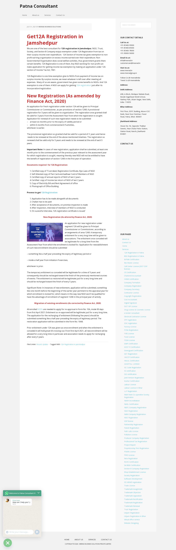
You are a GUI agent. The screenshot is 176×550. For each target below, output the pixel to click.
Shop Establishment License (135, 472)
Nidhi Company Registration (135, 414)
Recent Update (42, 344)
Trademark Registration (133, 502)
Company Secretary (131, 289)
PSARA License (130, 451)
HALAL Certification (131, 361)
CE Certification (130, 272)
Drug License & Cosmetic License (137, 310)
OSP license (128, 421)
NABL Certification (131, 404)
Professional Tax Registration (135, 441)
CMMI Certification (131, 279)
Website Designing (131, 523)
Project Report (130, 445)
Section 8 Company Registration (136, 468)
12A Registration (49, 192)
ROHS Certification (131, 462)
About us (125, 239)
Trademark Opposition (133, 496)
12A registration (84, 85)
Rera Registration (131, 458)
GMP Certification (131, 344)
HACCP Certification (131, 357)
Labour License (130, 384)
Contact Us (126, 242)
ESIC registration (130, 323)
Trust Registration (131, 509)
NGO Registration (131, 411)
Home (124, 246)
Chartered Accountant (132, 276)
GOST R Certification (132, 347)
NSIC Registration (131, 417)
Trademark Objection (132, 492)
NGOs (40, 309)
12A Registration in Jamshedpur (73, 344)
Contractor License (131, 293)
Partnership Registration (133, 424)
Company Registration (132, 286)
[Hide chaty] (7, 543)
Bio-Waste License (131, 263)
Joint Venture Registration (134, 378)
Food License (129, 337)
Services (125, 249)
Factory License (130, 327)
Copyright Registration (132, 296)
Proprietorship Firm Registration (136, 448)
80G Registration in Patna (134, 256)
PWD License (129, 455)
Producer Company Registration (136, 438)
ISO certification (130, 374)
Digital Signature (130, 303)
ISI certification (130, 371)
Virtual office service (132, 519)
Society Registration (132, 475)
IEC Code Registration (132, 367)
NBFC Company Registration (135, 407)
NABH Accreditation (132, 400)
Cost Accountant (130, 299)
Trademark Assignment (133, 489)
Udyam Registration (131, 513)
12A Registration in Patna (134, 252)
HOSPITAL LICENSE (131, 364)
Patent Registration (131, 428)
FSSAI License (129, 340)
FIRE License (129, 333)
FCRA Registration (131, 330)
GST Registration (130, 354)
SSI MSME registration (132, 482)
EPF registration (130, 320)
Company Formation (132, 282)
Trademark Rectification (133, 499)
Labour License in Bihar (133, 388)
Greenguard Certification (133, 350)
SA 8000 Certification (132, 465)
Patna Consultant (39, 6)
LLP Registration (130, 391)
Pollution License (130, 434)
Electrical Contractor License (135, 316)
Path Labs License (131, 431)
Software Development (133, 479)
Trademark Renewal (132, 506)
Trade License (129, 485)
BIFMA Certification (131, 259)
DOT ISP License (130, 306)
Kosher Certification (131, 381)
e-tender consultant (131, 313)
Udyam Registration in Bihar (135, 516)
